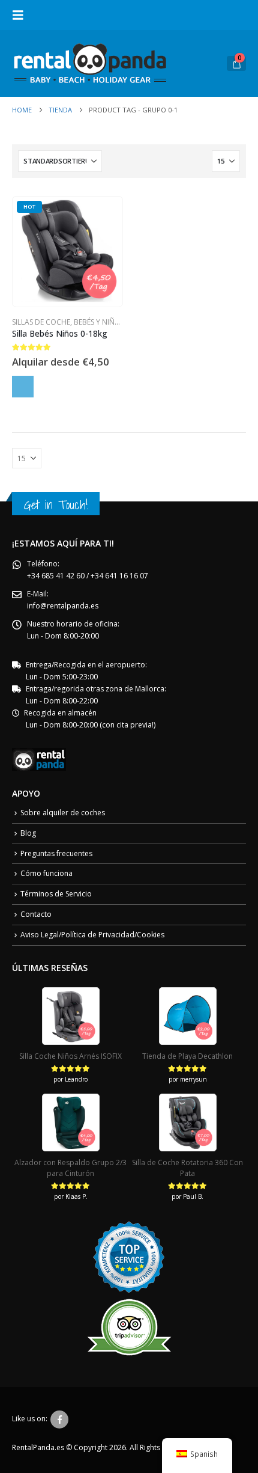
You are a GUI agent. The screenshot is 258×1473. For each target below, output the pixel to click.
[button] (21, 15)
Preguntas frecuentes (56, 853)
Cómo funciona (46, 873)
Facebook (59, 1419)
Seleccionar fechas (23, 386)
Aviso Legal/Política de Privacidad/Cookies (92, 934)
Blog (28, 833)
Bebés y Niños (99, 322)
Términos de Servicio (56, 894)
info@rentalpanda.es (62, 606)
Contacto (36, 914)
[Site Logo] (90, 63)
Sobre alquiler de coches (62, 812)
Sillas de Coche (41, 322)
